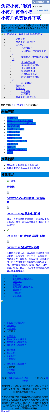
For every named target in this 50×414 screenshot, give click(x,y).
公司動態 (11, 356)
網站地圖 (5, 411)
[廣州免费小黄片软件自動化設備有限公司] (22, 34)
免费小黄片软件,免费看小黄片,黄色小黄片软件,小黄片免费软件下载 (24, 11)
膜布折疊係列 (28, 62)
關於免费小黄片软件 (26, 42)
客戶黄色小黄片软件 (23, 278)
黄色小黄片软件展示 (17, 339)
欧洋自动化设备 (42, 10)
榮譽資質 (20, 85)
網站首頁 (20, 39)
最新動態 (11, 353)
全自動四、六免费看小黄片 (20, 120)
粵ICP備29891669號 (18, 378)
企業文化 (11, 328)
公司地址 (11, 370)
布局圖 (10, 152)
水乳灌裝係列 (28, 68)
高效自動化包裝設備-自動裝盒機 (22, 165)
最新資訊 (17, 296)
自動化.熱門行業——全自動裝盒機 (24, 168)
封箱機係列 (26, 83)
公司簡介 (11, 325)
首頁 (13, 105)
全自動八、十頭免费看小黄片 (21, 123)
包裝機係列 (26, 48)
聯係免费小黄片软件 (26, 97)
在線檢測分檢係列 (30, 65)
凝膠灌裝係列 (28, 71)
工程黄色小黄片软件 (17, 149)
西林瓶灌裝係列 (29, 74)
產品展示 (11, 336)
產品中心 (20, 45)
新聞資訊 (20, 88)
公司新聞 (25, 94)
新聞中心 (17, 281)
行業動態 (25, 91)
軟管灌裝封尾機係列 (17, 141)
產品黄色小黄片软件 (17, 342)
